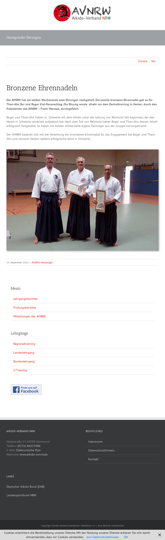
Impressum (95, 441)
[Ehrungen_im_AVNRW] (82, 151)
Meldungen (47, 262)
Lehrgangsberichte (25, 299)
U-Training (20, 370)
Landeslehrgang (23, 352)
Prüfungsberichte (24, 307)
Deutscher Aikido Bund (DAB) (25, 487)
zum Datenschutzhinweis (102, 537)
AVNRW (36, 262)
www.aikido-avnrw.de (33, 454)
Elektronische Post (28, 450)
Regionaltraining (24, 344)
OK (126, 537)
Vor (153, 61)
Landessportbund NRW (21, 495)
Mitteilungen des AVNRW (29, 316)
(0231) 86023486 (29, 446)
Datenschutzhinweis (101, 450)
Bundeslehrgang (24, 361)
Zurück (142, 61)
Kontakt (93, 459)
